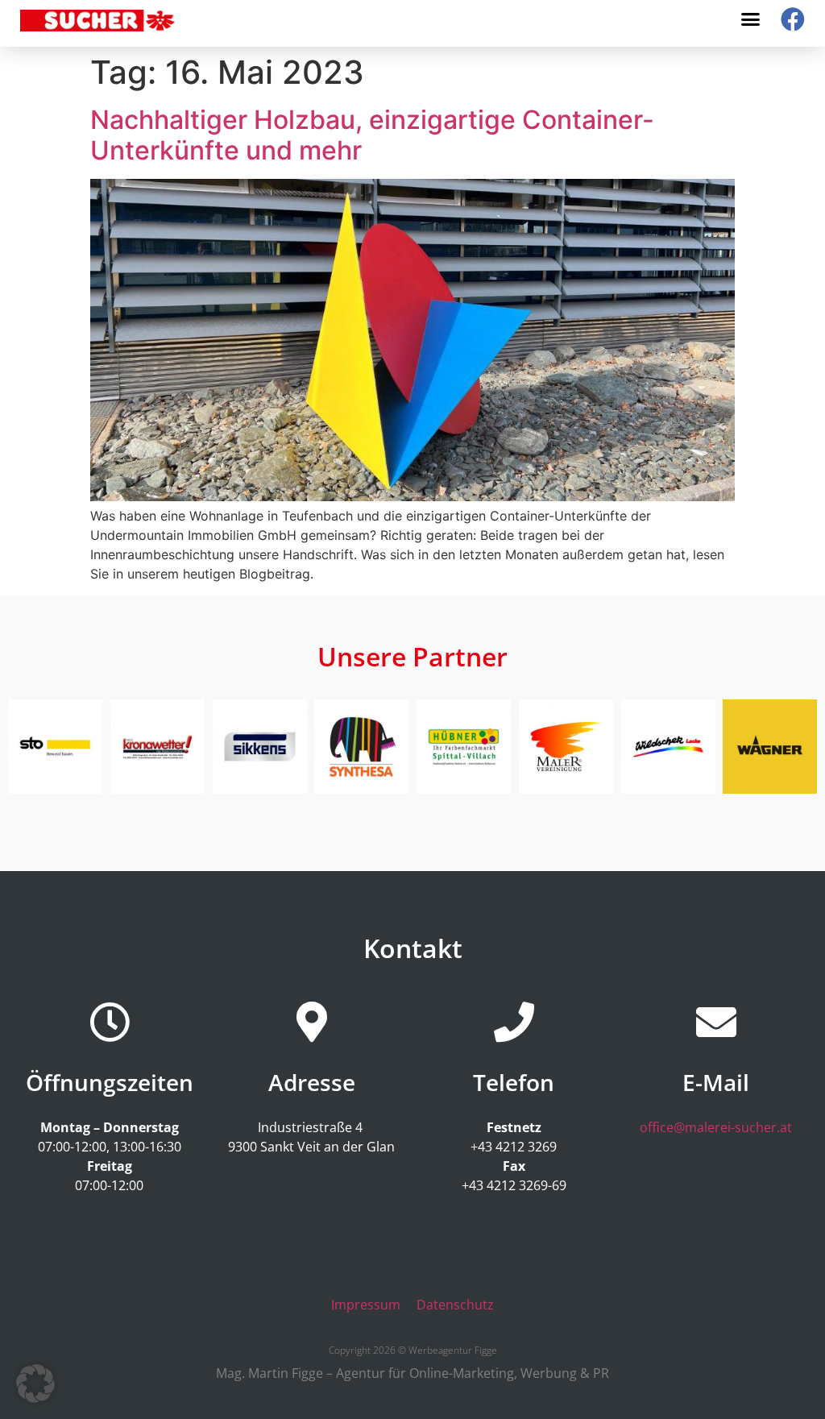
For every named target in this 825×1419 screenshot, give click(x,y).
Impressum (365, 1304)
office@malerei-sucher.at (716, 1127)
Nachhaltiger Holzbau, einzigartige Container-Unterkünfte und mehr (372, 135)
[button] (751, 19)
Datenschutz (455, 1304)
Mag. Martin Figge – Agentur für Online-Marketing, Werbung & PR (412, 1373)
